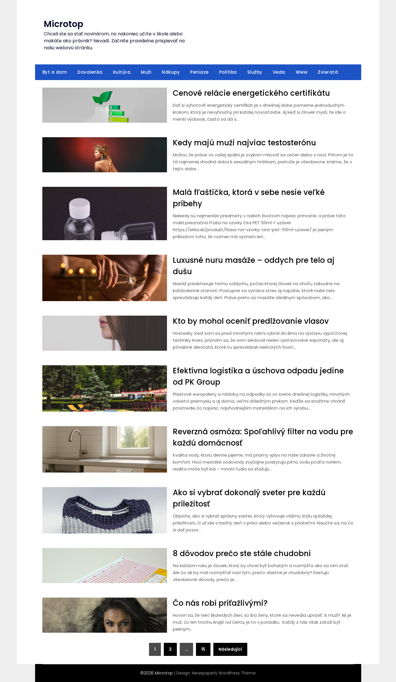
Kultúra (122, 72)
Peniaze (199, 72)
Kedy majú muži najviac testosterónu (244, 143)
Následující (230, 649)
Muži (146, 72)
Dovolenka (90, 72)
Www (302, 72)
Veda (279, 72)
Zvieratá (328, 72)
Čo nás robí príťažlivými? (220, 603)
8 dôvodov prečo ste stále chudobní (242, 553)
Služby (254, 72)
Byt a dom (54, 72)
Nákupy (171, 72)
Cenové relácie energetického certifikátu (251, 93)
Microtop (63, 24)
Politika (228, 72)
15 (203, 649)
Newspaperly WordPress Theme (224, 673)
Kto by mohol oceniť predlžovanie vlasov (251, 321)
